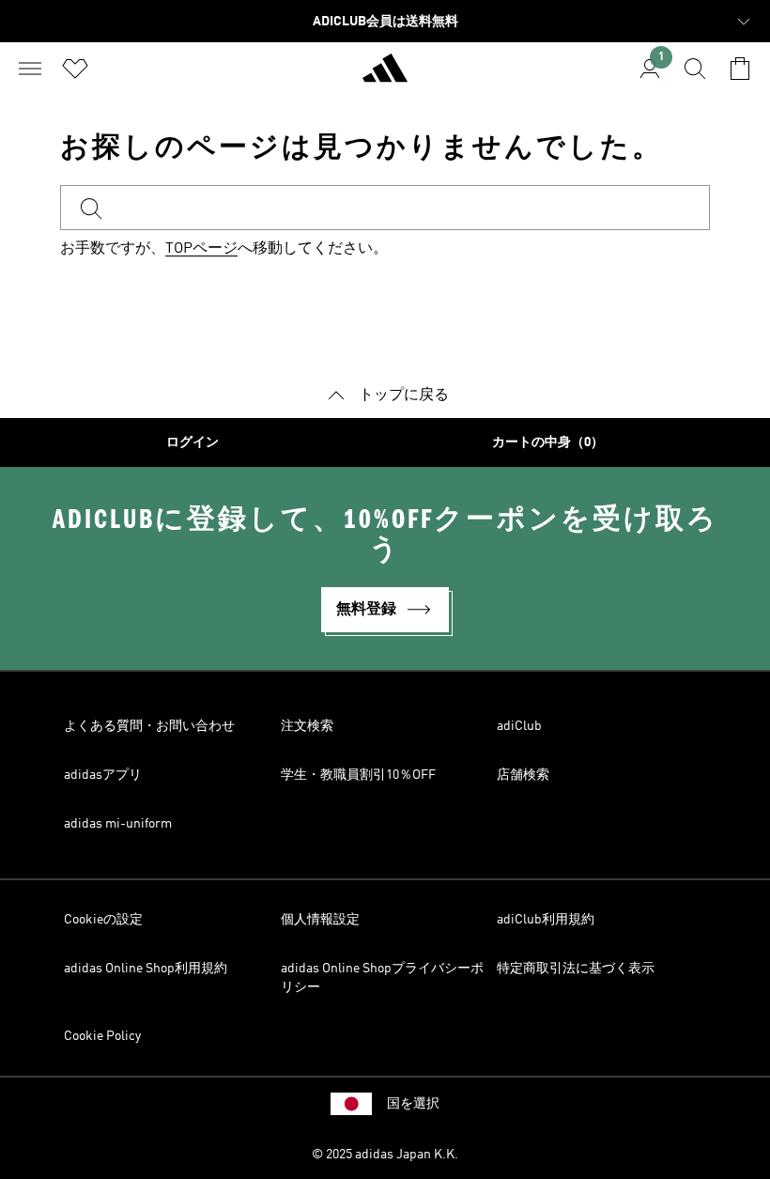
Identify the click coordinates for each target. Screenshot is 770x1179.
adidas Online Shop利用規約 (145, 968)
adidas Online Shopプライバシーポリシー (382, 978)
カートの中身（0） (548, 442)
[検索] (694, 68)
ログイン (192, 442)
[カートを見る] (739, 68)
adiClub (519, 726)
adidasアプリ (103, 775)
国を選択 (413, 1103)
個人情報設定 (320, 919)
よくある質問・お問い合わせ (149, 726)
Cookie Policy (102, 1036)
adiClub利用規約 (545, 919)
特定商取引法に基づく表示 (575, 968)
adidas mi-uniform (118, 823)
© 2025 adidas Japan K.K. (385, 1154)
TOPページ (201, 248)
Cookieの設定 (103, 919)
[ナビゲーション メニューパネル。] (30, 68)
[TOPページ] (385, 76)
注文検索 (307, 726)
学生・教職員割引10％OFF (358, 775)
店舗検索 (523, 775)
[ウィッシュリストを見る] (75, 68)
